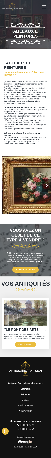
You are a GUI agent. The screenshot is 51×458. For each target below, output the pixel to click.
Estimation (25, 389)
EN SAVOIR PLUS (25, 345)
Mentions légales (25, 405)
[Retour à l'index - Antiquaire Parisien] (12, 11)
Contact (25, 400)
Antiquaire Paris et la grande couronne (25, 383)
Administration (25, 411)
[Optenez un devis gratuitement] (5, 434)
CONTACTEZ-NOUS (25, 270)
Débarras (25, 394)
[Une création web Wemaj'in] (25, 442)
